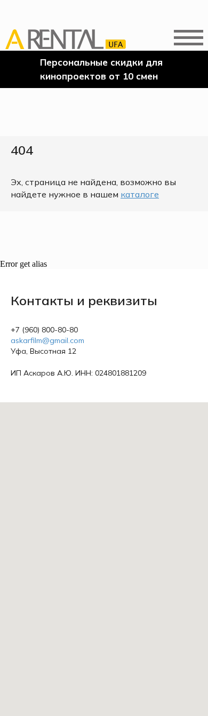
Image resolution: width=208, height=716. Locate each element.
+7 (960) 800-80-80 (44, 330)
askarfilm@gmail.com (47, 340)
